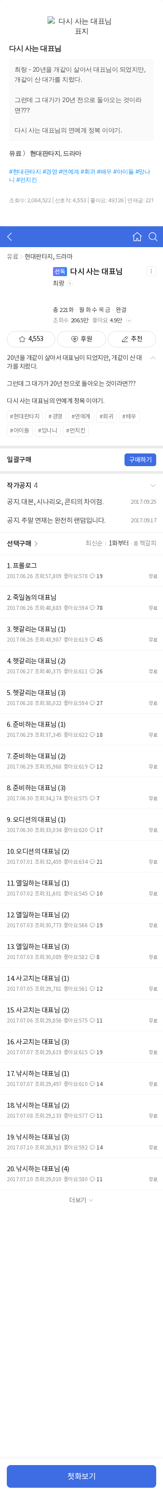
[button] (81, 484)
